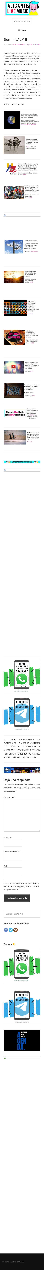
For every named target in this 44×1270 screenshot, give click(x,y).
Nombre (8, 837)
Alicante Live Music (22, 8)
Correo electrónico (12, 851)
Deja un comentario (33, 44)
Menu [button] (24, 30)
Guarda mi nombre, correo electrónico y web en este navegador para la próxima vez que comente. (21, 886)
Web (5, 866)
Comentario (9, 797)
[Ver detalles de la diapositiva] (22, 770)
